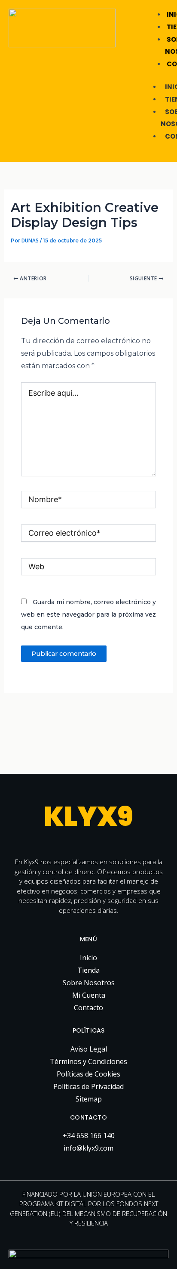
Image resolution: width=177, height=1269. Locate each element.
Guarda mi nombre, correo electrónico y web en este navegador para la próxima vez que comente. (88, 614)
